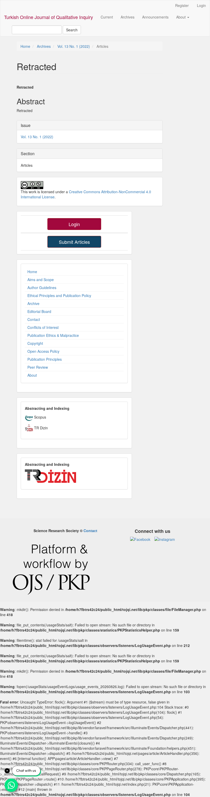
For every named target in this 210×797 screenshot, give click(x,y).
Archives (127, 17)
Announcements (155, 17)
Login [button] (74, 224)
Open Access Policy (43, 351)
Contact (33, 319)
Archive (33, 303)
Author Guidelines (41, 287)
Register (182, 5)
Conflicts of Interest (43, 327)
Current (107, 17)
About (32, 375)
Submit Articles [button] (74, 241)
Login (201, 5)
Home (25, 46)
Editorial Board (39, 311)
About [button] (181, 17)
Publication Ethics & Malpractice (53, 335)
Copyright (35, 343)
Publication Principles (44, 359)
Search (72, 29)
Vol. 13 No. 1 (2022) (73, 46)
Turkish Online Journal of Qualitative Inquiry (48, 17)
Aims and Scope (40, 279)
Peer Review (37, 367)
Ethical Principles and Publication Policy (59, 295)
